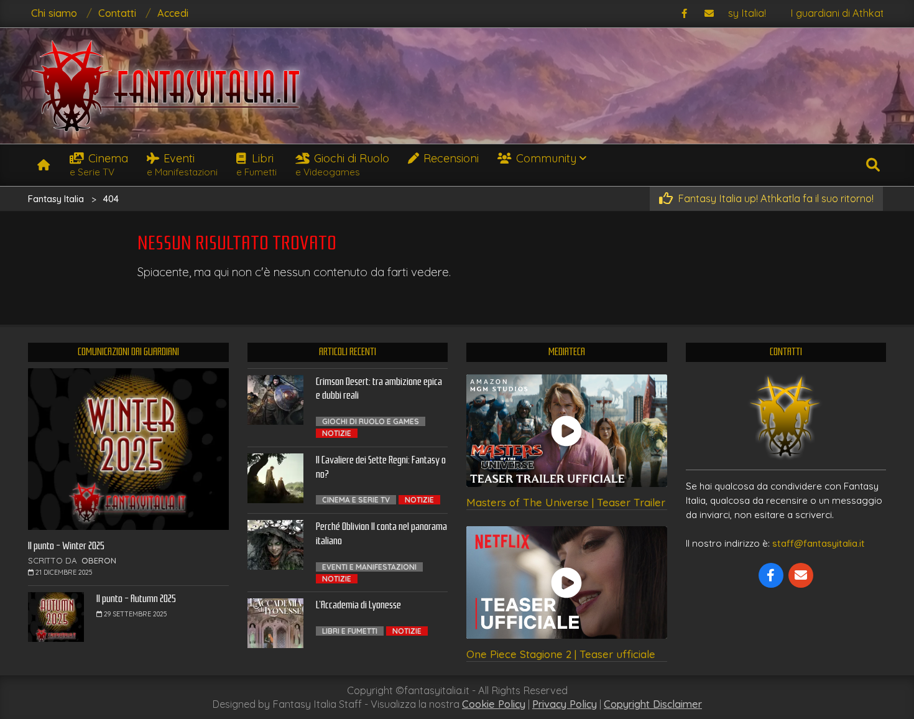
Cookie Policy (493, 704)
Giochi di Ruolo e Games (370, 421)
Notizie (336, 433)
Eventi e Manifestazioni (369, 567)
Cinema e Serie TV (356, 499)
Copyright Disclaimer (653, 704)
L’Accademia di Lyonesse (358, 605)
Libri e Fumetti (349, 631)
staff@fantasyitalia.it (818, 543)
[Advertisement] (758, 84)
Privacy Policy (564, 704)
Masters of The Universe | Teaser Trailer (565, 502)
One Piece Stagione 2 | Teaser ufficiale (560, 654)
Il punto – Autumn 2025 (136, 599)
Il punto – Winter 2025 (66, 546)
